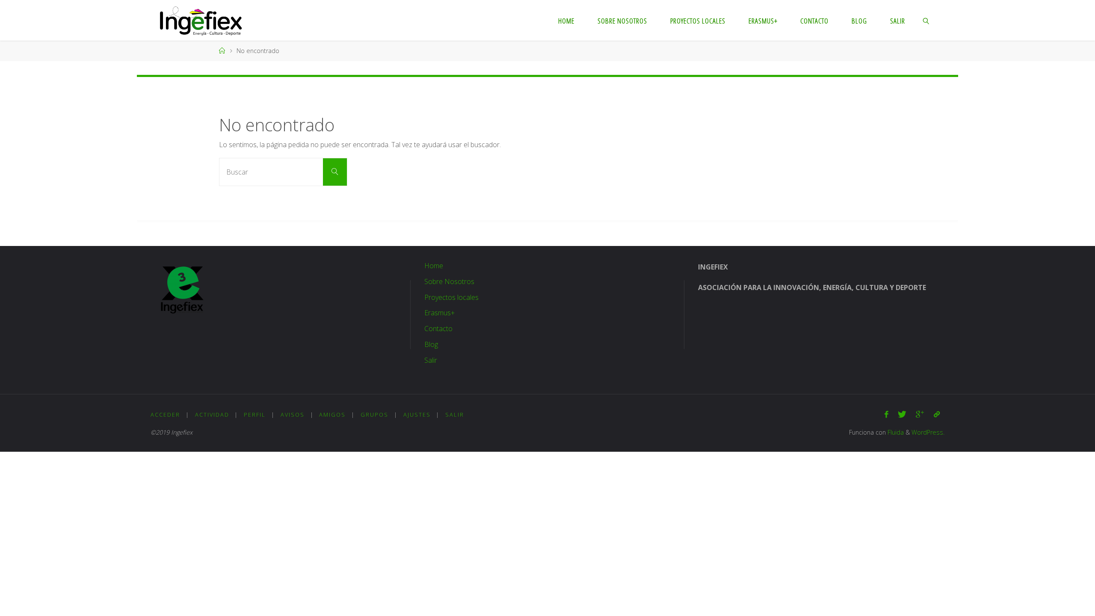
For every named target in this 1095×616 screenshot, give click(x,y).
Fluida (895, 432)
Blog (431, 344)
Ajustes (417, 414)
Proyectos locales (451, 297)
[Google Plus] (920, 414)
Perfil (255, 414)
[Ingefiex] (201, 20)
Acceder (165, 414)
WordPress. (928, 432)
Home (433, 265)
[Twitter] (902, 414)
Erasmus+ (439, 312)
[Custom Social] (936, 414)
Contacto (438, 328)
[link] (926, 20)
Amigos (332, 414)
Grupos (374, 414)
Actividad (212, 414)
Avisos (293, 414)
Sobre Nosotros (449, 281)
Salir (430, 360)
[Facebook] (886, 414)
